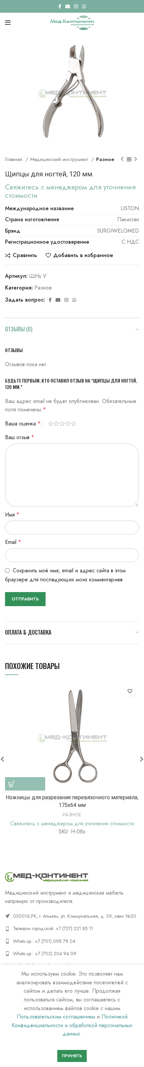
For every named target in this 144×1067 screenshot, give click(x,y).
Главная (14, 159)
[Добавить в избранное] (130, 691)
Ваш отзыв (19, 437)
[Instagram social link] (76, 6)
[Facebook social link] (59, 6)
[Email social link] (67, 6)
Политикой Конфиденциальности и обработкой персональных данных (72, 1025)
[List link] (72, 928)
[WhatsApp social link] (84, 6)
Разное (105, 159)
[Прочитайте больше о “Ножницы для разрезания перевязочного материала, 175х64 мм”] (25, 784)
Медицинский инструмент (60, 159)
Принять (72, 1056)
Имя (12, 514)
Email (13, 542)
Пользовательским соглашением (56, 1016)
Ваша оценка (23, 423)
